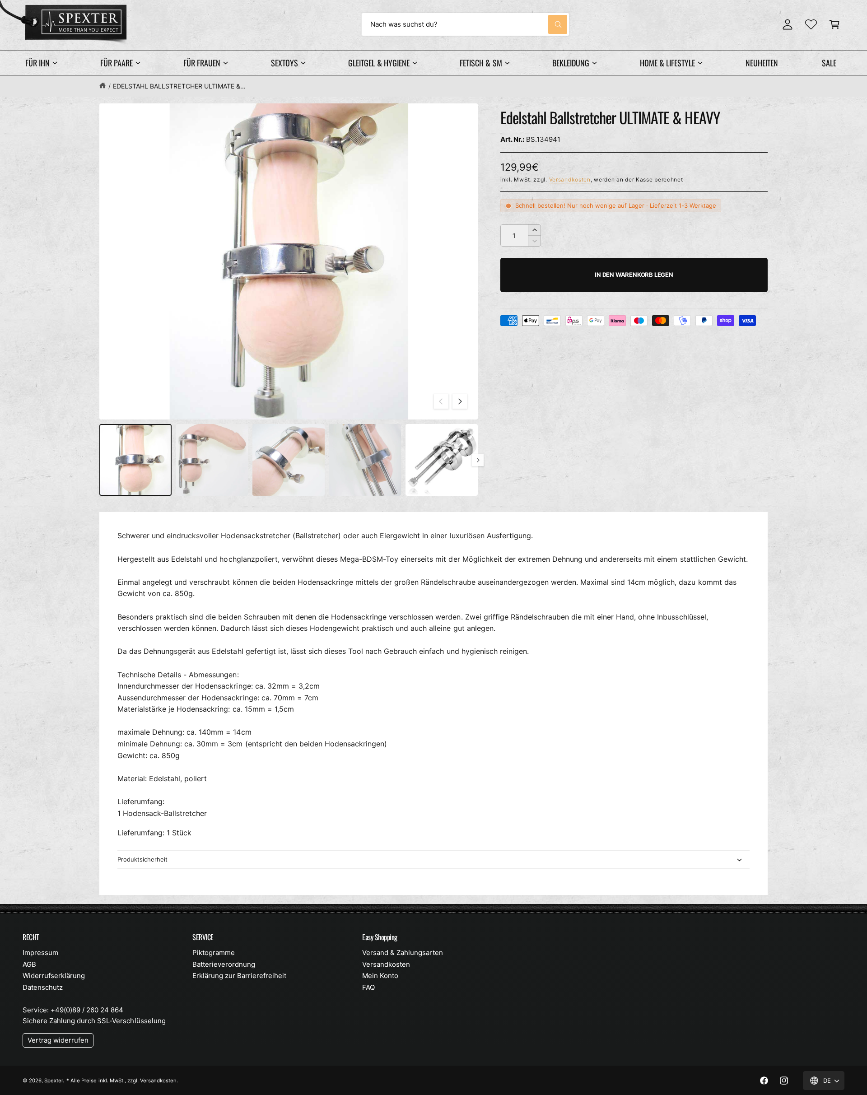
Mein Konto (380, 975)
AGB (29, 964)
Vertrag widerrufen (58, 1040)
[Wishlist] (811, 24)
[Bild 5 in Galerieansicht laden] (442, 460)
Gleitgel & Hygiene (378, 63)
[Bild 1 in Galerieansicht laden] (135, 460)
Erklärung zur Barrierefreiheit (239, 975)
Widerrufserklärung (54, 975)
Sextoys (284, 63)
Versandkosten (570, 179)
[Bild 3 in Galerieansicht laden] (288, 460)
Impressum (40, 952)
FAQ (368, 987)
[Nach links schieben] (441, 401)
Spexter (53, 1080)
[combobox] (465, 24)
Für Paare (116, 63)
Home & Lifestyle (667, 63)
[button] (834, 24)
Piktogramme (213, 952)
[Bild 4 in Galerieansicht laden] (365, 460)
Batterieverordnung (223, 964)
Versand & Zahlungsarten (402, 952)
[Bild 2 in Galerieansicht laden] (212, 460)
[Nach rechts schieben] (459, 401)
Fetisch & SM (481, 63)
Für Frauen (201, 63)
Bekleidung (570, 63)
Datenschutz (43, 987)
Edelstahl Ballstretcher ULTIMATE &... (179, 86)
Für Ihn (37, 63)
